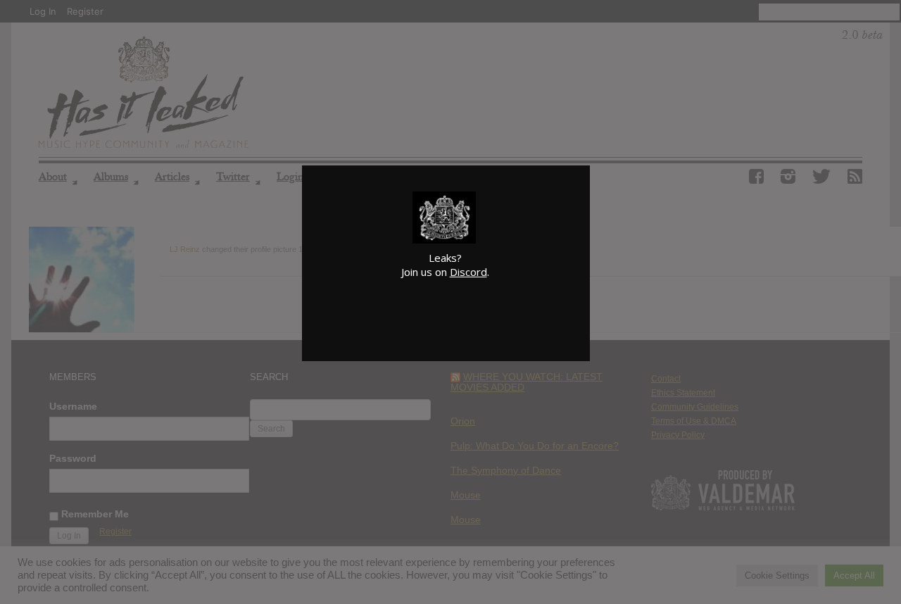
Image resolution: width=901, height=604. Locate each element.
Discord (468, 272)
